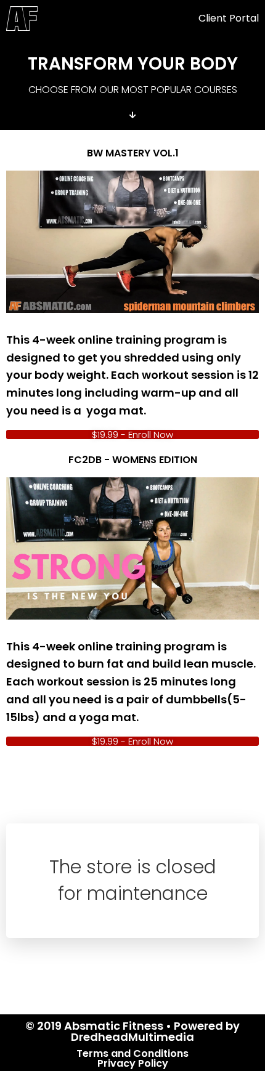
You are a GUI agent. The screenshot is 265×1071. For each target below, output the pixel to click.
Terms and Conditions (132, 1053)
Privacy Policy (132, 1063)
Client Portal (228, 18)
